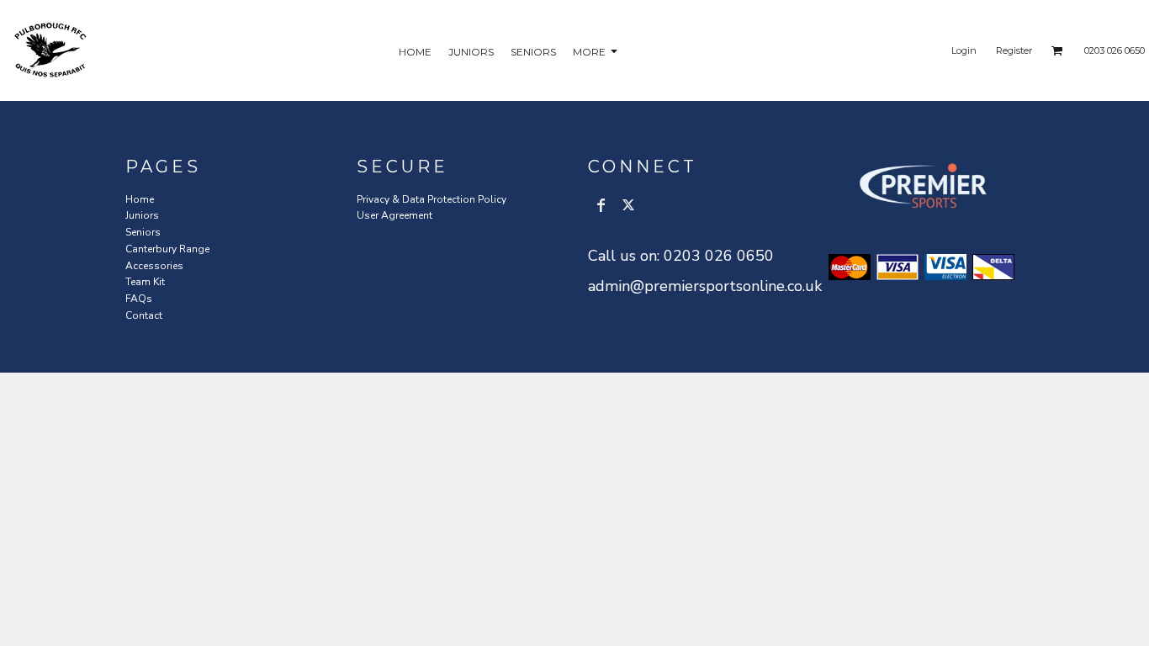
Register (1014, 50)
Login (964, 50)
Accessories (154, 266)
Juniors (142, 215)
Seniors (143, 232)
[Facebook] (601, 205)
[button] (1057, 50)
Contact (143, 315)
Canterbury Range (167, 249)
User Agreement (394, 215)
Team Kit (145, 282)
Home (139, 199)
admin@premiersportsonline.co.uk (705, 286)
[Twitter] (628, 205)
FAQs (138, 298)
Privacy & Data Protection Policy (431, 199)
